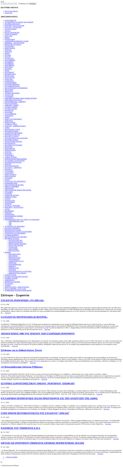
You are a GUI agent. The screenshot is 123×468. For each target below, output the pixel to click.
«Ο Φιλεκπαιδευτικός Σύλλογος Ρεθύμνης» (22, 367)
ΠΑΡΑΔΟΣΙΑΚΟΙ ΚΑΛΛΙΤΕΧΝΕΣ (16, 138)
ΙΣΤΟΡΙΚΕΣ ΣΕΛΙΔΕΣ (12, 238)
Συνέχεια (8, 313)
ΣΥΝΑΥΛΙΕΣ (9, 283)
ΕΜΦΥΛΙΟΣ (12, 263)
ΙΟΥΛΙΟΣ (8, 57)
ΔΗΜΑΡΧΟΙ (9, 121)
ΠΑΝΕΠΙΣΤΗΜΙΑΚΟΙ (12, 84)
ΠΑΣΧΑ (7, 180)
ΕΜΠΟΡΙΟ (8, 212)
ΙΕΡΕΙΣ (7, 70)
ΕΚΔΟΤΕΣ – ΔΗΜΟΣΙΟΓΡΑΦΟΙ (15, 126)
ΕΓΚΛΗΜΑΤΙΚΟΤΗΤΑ (12, 86)
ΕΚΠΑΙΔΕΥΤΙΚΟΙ (14, 254)
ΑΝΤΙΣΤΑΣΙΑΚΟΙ (10, 29)
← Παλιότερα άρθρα (11, 457)
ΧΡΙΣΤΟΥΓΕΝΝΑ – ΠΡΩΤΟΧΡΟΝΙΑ (17, 287)
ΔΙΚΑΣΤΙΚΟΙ (9, 90)
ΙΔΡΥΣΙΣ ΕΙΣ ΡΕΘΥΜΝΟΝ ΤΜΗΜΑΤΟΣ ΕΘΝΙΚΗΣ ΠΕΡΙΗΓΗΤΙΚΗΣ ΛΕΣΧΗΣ (42, 443)
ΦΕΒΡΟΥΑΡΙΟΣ (10, 48)
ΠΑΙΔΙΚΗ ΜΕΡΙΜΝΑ (12, 235)
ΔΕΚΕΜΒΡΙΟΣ (9, 65)
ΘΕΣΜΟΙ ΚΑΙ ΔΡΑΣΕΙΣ (12, 282)
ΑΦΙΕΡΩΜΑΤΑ (10, 280)
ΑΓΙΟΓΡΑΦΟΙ (9, 155)
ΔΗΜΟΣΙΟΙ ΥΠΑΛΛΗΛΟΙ (17, 273)
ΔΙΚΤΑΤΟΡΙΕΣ (13, 249)
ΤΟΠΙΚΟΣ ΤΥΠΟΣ (11, 124)
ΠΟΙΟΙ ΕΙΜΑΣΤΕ (10, 20)
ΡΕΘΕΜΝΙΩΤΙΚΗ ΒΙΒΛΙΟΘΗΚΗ (16, 159)
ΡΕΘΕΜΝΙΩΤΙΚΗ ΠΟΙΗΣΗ (14, 216)
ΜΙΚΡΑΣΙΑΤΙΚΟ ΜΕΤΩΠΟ (17, 244)
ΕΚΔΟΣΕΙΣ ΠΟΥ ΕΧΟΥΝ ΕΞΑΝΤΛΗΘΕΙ (18, 231)
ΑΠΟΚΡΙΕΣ (8, 178)
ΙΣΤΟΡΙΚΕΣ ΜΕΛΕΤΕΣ (12, 24)
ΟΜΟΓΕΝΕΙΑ (9, 188)
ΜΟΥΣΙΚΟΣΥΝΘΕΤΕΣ (12, 135)
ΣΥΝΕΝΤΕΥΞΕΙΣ (10, 275)
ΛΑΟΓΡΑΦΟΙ (9, 173)
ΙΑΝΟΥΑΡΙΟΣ (9, 46)
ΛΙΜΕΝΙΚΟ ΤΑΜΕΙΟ (12, 105)
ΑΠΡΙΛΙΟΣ (8, 51)
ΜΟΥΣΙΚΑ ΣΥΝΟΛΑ (12, 136)
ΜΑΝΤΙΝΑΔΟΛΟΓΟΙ (12, 166)
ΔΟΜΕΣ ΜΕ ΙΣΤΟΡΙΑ (12, 195)
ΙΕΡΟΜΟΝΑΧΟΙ (10, 74)
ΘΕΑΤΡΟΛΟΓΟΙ (10, 143)
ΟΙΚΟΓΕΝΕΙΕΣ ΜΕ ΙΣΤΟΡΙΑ (14, 185)
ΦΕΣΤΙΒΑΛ (8, 169)
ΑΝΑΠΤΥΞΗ (9, 95)
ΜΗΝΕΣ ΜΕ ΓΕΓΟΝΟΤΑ (13, 44)
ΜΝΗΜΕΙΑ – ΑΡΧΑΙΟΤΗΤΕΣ (14, 43)
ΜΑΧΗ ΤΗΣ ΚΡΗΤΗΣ (12, 32)
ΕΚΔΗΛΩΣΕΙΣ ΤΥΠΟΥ (12, 129)
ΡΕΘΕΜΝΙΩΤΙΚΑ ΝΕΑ (16, 221)
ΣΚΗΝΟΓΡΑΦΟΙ (10, 150)
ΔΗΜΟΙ (7, 117)
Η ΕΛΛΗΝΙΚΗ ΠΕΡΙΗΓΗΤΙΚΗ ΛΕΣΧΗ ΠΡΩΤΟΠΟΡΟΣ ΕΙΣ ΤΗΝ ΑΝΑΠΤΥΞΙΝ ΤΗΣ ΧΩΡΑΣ (49, 398)
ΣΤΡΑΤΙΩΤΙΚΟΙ (10, 39)
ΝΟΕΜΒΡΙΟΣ (9, 64)
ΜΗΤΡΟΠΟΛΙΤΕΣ (14, 257)
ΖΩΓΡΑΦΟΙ (8, 154)
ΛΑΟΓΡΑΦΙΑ (9, 171)
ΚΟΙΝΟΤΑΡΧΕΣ (10, 122)
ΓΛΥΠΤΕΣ (8, 152)
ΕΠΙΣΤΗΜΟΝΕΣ (14, 259)
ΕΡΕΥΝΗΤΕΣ (12, 256)
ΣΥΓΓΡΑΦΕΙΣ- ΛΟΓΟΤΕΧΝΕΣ (15, 160)
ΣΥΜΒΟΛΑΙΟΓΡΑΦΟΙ (12, 93)
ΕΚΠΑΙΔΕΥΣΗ (10, 77)
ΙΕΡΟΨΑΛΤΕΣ (9, 76)
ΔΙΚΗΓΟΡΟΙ (9, 91)
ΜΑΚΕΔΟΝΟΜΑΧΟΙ (15, 242)
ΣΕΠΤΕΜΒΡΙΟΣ (10, 60)
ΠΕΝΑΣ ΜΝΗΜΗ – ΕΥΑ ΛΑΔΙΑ (15, 289)
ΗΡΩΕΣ (7, 38)
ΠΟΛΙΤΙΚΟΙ (9, 112)
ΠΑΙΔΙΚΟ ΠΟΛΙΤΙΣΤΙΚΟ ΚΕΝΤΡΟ (16, 276)
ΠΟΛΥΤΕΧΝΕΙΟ (14, 251)
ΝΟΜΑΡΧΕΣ (9, 115)
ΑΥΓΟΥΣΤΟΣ (9, 58)
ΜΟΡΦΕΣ (8, 252)
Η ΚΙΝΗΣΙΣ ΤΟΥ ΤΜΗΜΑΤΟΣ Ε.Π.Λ (20, 428)
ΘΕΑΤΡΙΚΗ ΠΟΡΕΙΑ (11, 140)
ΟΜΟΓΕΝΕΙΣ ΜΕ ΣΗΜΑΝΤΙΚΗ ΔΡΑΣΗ (18, 190)
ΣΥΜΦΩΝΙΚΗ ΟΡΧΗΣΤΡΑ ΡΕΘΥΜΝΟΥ (18, 290)
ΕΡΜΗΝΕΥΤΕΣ (13, 268)
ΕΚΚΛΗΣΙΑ (9, 67)
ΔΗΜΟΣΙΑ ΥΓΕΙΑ (11, 197)
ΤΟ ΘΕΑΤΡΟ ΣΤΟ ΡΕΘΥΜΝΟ (15, 226)
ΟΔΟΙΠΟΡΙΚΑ (9, 214)
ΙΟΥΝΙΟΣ (8, 55)
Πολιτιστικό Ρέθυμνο (11, 11)
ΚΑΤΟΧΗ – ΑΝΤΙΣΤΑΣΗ (13, 27)
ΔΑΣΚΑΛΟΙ (9, 79)
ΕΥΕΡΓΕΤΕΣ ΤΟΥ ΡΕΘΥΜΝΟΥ (15, 233)
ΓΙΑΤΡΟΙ (7, 199)
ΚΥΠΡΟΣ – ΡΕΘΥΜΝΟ (12, 205)
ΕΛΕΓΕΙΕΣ (8, 193)
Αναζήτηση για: (23, 3)
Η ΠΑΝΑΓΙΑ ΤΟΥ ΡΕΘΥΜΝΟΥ (15, 181)
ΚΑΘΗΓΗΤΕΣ (9, 81)
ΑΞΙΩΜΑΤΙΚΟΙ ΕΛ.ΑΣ (16, 261)
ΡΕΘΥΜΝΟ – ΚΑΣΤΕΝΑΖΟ (14, 207)
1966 (10, 223)
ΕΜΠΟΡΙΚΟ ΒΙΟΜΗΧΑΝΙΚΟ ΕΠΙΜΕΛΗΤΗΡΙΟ (21, 98)
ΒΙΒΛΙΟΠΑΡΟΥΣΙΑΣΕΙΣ (13, 230)
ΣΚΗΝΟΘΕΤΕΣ (10, 148)
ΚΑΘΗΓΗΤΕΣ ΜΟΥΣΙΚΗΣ (13, 133)
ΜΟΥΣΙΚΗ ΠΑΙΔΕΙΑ (12, 131)
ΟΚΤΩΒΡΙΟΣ (9, 62)
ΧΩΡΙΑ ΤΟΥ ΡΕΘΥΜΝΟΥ (13, 119)
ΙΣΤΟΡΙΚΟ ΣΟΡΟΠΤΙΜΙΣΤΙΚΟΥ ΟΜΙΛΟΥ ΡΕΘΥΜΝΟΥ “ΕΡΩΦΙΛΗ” (38, 383)
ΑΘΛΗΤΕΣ (8, 204)
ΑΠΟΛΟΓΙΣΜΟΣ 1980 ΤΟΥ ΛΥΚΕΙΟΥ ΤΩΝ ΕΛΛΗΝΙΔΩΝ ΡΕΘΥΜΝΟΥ (38, 333)
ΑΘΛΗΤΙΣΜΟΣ (10, 202)
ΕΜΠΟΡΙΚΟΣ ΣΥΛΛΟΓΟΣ (13, 100)
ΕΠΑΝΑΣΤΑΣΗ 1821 (15, 240)
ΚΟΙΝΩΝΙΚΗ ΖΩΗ (11, 183)
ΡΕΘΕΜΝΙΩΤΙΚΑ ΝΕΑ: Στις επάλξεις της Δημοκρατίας (22, 219)
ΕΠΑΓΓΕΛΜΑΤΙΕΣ (11, 103)
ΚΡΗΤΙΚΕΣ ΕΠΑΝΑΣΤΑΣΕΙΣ (14, 25)
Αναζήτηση (32, 3)
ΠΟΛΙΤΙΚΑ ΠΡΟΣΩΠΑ (12, 228)
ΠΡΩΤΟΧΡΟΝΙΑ (10, 176)
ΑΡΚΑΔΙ (7, 31)
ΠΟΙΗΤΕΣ (8, 164)
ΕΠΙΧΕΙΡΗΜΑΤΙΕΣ (14, 264)
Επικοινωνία (8, 13)
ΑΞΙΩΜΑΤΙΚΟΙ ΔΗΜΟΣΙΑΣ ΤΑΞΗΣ (16, 41)
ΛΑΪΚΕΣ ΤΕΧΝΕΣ (11, 157)
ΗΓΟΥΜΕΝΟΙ (9, 72)
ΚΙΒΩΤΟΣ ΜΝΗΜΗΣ (12, 186)
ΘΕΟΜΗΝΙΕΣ (9, 211)
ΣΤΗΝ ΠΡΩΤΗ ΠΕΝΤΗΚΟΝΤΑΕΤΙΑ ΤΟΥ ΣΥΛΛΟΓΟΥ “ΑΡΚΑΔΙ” (35, 413)
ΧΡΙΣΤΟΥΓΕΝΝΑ (10, 174)
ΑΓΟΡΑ (7, 209)
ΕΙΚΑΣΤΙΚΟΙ (9, 218)
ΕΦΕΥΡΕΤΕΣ (9, 110)
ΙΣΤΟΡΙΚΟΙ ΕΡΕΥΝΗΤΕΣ (13, 162)
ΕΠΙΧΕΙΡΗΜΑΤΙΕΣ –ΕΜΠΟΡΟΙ (15, 102)
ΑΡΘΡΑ (7, 128)
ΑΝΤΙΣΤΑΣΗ (12, 247)
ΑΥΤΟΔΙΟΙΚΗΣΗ (10, 114)
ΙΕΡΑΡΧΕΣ (8, 69)
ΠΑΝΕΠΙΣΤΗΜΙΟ (11, 83)
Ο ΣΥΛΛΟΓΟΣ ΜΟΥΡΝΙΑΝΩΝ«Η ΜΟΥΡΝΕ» (24, 317)
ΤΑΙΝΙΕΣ (8, 285)
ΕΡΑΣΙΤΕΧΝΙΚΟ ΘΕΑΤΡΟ (13, 141)
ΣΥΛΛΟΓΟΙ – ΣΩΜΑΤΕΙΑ (13, 167)
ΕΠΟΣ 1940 (8, 36)
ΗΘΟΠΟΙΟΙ (8, 147)
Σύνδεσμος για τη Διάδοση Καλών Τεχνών (21, 350)
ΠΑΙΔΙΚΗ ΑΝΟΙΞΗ (11, 278)
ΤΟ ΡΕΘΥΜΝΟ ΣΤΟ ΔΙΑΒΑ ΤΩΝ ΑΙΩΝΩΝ (19, 22)
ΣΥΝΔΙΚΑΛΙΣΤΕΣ (11, 109)
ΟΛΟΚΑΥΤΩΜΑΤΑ (11, 34)
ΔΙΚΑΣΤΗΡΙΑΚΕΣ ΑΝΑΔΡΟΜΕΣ (16, 237)
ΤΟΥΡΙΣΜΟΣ (9, 96)
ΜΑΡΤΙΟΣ (8, 50)
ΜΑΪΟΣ (7, 53)
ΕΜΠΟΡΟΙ (12, 266)
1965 (10, 225)
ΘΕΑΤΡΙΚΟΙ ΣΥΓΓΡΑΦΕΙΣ (13, 145)
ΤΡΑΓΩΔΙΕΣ (9, 192)
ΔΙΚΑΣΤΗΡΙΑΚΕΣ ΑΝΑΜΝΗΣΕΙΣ (16, 88)
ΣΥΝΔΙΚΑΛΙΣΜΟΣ (11, 107)
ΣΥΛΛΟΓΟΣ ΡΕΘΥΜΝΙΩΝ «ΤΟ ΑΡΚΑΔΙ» (22, 300)
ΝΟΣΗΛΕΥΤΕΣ (10, 200)
